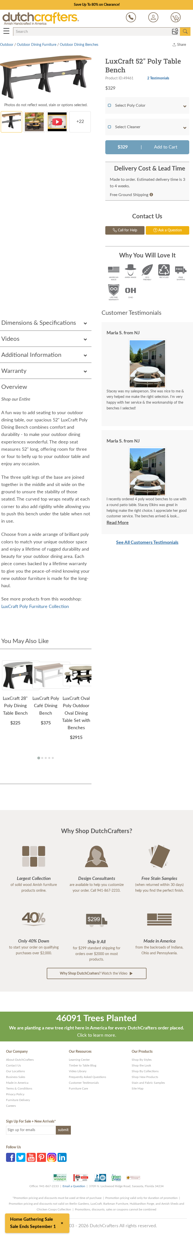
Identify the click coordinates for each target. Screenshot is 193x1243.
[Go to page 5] (53, 758)
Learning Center (79, 1059)
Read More (118, 523)
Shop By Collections (145, 1071)
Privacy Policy (15, 1094)
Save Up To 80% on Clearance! (97, 5)
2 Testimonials (158, 78)
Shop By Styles (142, 1059)
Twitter (20, 1157)
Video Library (77, 1071)
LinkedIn (62, 1157)
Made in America (17, 1082)
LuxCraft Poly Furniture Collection (35, 606)
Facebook (10, 1157)
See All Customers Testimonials (147, 542)
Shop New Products (145, 1076)
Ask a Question (169, 230)
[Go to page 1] (38, 757)
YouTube (31, 1157)
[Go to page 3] (46, 758)
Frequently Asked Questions (87, 1076)
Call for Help (127, 230)
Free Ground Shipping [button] (129, 195)
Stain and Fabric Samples (148, 1082)
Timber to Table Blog (82, 1065)
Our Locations (15, 1071)
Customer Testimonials (84, 1082)
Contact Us (13, 1065)
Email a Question (74, 1186)
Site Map (137, 1088)
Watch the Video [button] (94, 973)
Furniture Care (78, 1088)
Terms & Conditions (19, 1088)
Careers (11, 1105)
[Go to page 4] (49, 758)
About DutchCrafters (20, 1059)
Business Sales (15, 1076)
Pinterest (41, 1157)
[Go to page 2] (42, 758)
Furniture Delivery (18, 1100)
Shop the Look (141, 1065)
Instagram (51, 1157)
